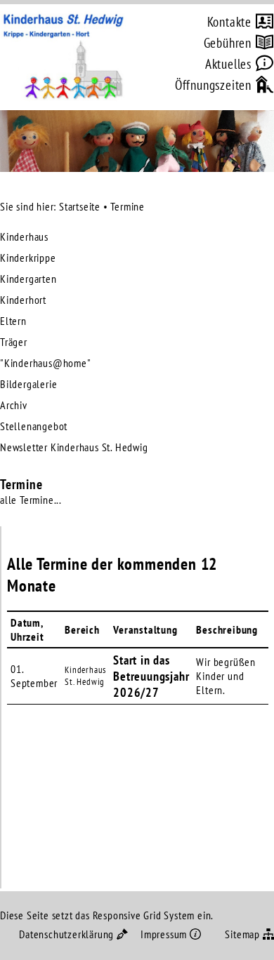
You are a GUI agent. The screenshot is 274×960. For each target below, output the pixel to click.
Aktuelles (228, 63)
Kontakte (229, 20)
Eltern (13, 321)
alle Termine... (31, 500)
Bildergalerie (28, 384)
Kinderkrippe (28, 258)
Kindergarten (28, 279)
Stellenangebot (33, 426)
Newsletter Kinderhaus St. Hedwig (74, 447)
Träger (13, 342)
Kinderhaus (24, 236)
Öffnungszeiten (213, 84)
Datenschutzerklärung (66, 934)
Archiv (13, 405)
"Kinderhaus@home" (45, 363)
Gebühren (228, 42)
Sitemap (242, 934)
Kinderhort (23, 300)
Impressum (164, 934)
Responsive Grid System (144, 915)
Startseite (79, 206)
